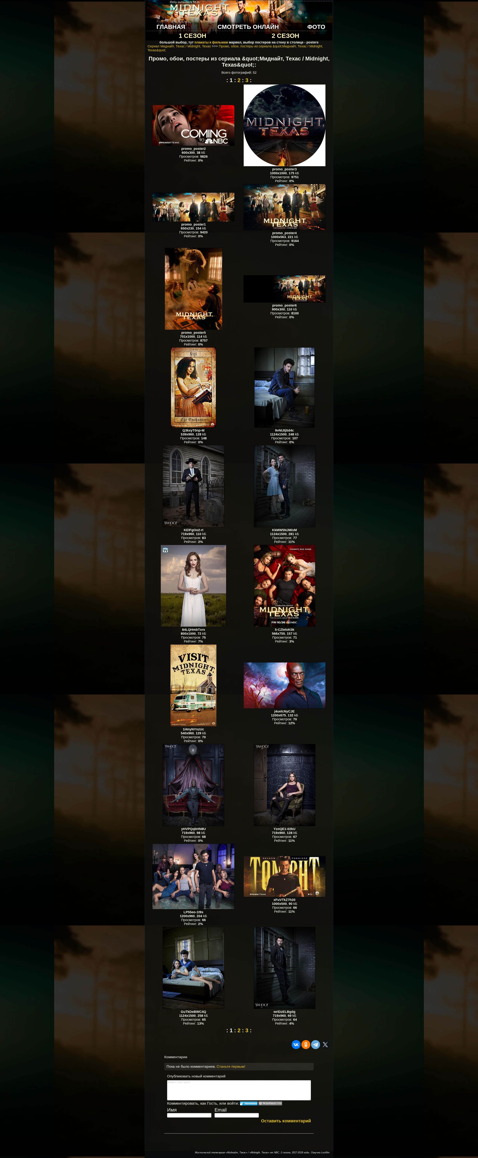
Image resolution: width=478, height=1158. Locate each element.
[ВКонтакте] (296, 1044)
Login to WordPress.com (270, 1103)
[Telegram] (315, 1044)
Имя (172, 1109)
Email (221, 1109)
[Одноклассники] (305, 1044)
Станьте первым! (231, 1066)
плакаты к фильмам (211, 42)
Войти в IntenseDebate (249, 1103)
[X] (325, 1044)
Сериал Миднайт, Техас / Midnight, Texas (179, 46)
